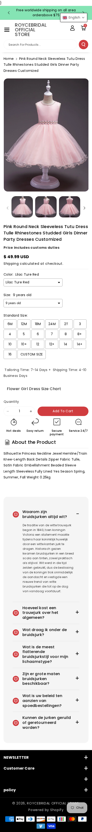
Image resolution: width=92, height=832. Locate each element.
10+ (24, 344)
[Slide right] (84, 208)
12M (24, 324)
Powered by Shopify (46, 810)
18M (38, 324)
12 (37, 344)
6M (10, 324)
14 (65, 344)
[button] (7, 29)
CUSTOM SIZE (32, 354)
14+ (80, 344)
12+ (51, 344)
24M (52, 324)
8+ (79, 334)
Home (9, 58)
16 (10, 354)
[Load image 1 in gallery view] (22, 206)
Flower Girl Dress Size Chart (32, 389)
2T (66, 324)
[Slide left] (8, 208)
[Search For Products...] (83, 44)
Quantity (11, 401)
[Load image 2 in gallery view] (45, 206)
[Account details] (72, 28)
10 (10, 344)
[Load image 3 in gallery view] (69, 206)
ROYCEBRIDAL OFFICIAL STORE (53, 803)
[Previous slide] (9, 13)
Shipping (11, 263)
